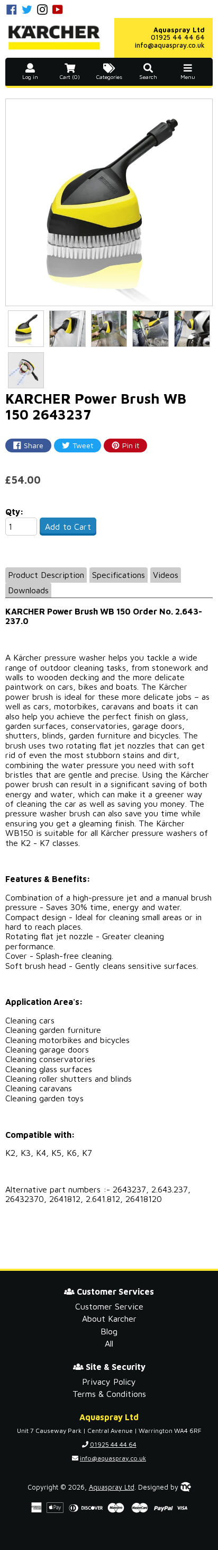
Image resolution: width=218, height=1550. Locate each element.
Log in (30, 77)
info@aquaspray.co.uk (170, 45)
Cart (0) (70, 77)
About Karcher (109, 1318)
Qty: (14, 511)
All (109, 1343)
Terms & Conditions (109, 1393)
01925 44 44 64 (178, 37)
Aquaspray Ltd (111, 1487)
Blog (109, 1331)
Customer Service (109, 1306)
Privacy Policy (109, 1381)
